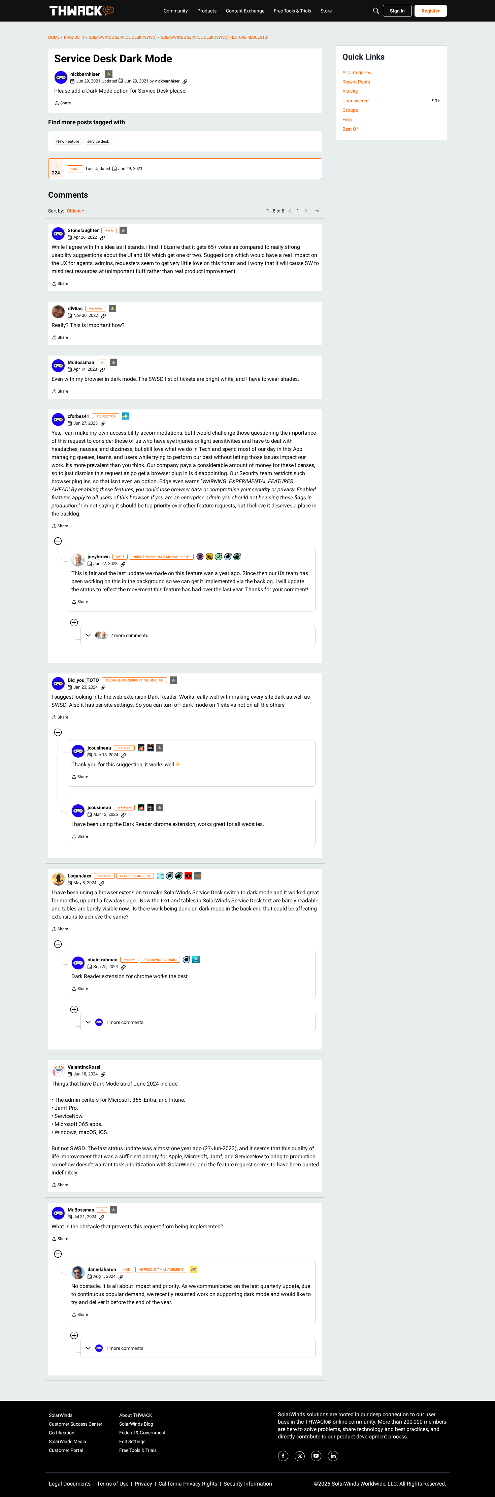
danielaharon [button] (102, 1269)
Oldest (74, 211)
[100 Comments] (228, 557)
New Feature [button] (67, 141)
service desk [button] (98, 141)
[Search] (376, 11)
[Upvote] (56, 166)
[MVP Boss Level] (189, 876)
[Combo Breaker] (210, 557)
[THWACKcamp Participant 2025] (151, 748)
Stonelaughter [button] (83, 230)
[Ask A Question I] (196, 960)
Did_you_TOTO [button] (83, 680)
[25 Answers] (219, 557)
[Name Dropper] (200, 557)
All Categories (356, 72)
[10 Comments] (170, 876)
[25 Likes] (179, 876)
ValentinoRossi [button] (84, 1067)
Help (347, 119)
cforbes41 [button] (78, 416)
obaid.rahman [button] (103, 959)
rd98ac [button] (75, 308)
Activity (350, 91)
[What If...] (109, 74)
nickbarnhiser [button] (85, 74)
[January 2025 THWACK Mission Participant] (198, 876)
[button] (61, 77)
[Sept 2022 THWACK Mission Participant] (126, 416)
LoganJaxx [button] (79, 875)
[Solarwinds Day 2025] (141, 748)
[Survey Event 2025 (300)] (161, 876)
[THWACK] (82, 11)
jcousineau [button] (99, 748)
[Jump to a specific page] (316, 210)
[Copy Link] (185, 81)
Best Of (350, 129)
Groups (350, 110)
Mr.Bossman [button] (81, 362)
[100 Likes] (237, 557)
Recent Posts (356, 82)
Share (62, 104)
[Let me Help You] (194, 1270)
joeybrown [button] (99, 556)
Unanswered (391, 100)
